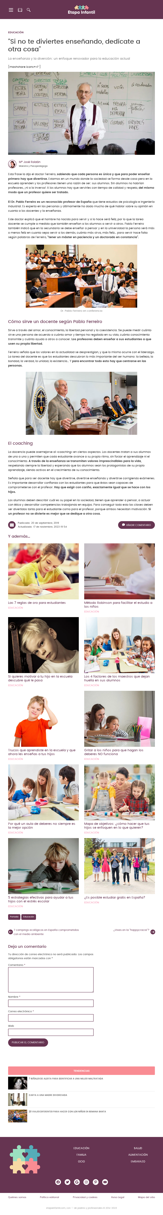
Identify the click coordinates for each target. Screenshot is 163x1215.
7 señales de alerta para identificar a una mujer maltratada (66, 1079)
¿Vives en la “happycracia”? (131, 930)
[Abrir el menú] (11, 10)
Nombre (14, 997)
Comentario (16, 965)
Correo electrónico (21, 1011)
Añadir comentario (138, 525)
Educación (16, 32)
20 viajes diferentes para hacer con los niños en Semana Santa (67, 1112)
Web (11, 1026)
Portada (14, 917)
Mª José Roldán (29, 162)
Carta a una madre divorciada (48, 1095)
